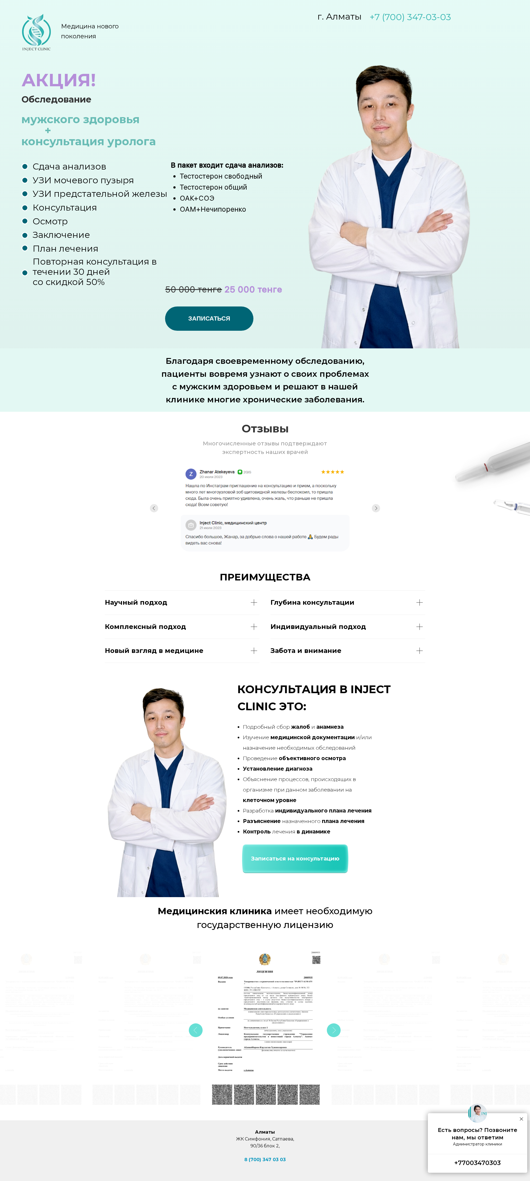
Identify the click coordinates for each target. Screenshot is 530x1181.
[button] (209, 318)
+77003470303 (477, 1163)
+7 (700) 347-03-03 (410, 17)
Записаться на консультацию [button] (295, 858)
